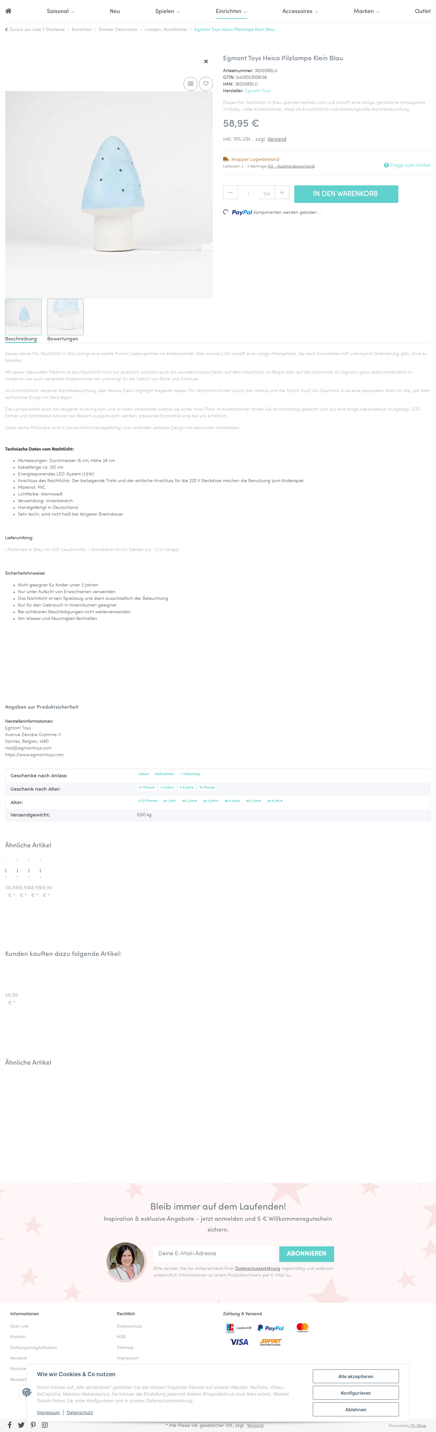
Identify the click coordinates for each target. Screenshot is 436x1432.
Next (417, 1120)
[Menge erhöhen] (281, 193)
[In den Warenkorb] (10, 51)
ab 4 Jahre (232, 801)
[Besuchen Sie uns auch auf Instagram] (44, 1426)
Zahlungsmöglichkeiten (33, 1348)
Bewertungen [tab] (62, 339)
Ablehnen (355, 1409)
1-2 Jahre (167, 787)
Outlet (423, 12)
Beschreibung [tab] (21, 339)
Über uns (19, 1326)
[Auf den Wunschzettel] (206, 84)
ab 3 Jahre (210, 801)
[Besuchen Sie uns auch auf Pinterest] (33, 1426)
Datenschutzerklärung (257, 1268)
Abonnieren (307, 1254)
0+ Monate (147, 787)
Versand (276, 139)
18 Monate (207, 787)
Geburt (144, 774)
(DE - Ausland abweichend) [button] (291, 166)
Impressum (48, 1412)
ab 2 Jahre (189, 801)
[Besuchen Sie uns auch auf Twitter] (21, 1426)
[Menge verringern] (230, 193)
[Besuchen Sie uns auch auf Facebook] (9, 1426)
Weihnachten (164, 774)
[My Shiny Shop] (8, 12)
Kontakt (18, 1337)
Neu (115, 12)
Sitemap (125, 1348)
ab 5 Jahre (253, 801)
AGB (121, 1337)
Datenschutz (80, 1412)
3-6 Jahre (187, 787)
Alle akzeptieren (355, 1376)
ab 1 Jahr (169, 801)
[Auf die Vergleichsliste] (191, 84)
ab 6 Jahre (275, 801)
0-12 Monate (148, 801)
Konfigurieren (356, 1393)
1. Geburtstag (190, 774)
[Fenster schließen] (206, 62)
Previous (19, 1120)
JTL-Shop (418, 1426)
